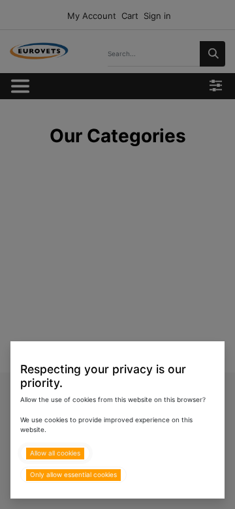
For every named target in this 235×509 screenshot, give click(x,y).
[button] (55, 453)
